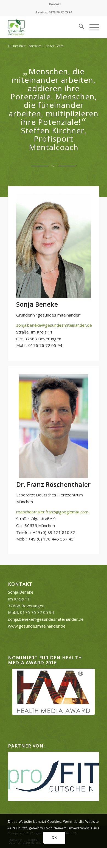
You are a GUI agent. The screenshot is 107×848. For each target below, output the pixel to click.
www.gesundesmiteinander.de (37, 626)
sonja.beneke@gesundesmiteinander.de (54, 325)
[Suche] (78, 27)
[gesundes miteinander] (44, 27)
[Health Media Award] (53, 692)
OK (54, 837)
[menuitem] (54, 4)
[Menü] (91, 27)
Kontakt (55, 4)
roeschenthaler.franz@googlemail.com (52, 511)
